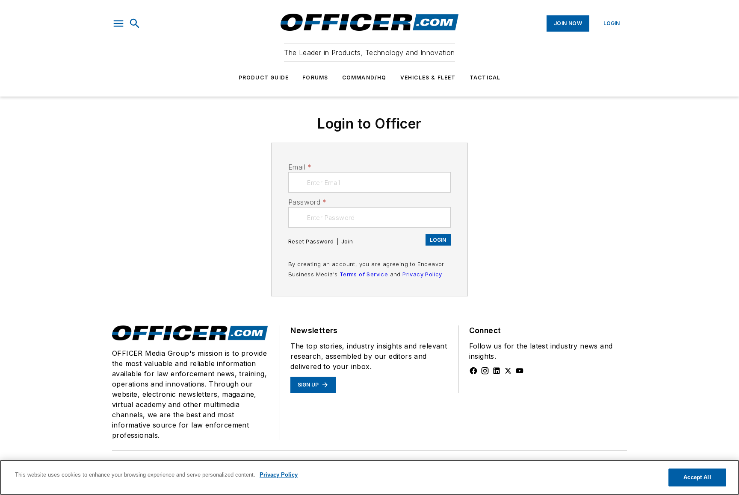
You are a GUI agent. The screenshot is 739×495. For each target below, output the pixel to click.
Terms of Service (364, 274)
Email (299, 167)
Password (307, 202)
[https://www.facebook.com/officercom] (473, 370)
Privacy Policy (422, 274)
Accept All (697, 477)
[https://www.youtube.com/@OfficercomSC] (519, 370)
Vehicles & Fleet (428, 77)
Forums (315, 77)
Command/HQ (364, 77)
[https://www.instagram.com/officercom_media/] (485, 370)
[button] (118, 23)
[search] (134, 23)
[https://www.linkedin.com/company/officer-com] (496, 370)
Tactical (485, 77)
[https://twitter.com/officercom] (508, 370)
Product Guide (264, 77)
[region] (369, 477)
